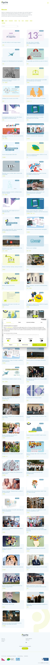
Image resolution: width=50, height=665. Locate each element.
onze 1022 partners (9, 327)
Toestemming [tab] (8, 322)
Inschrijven (25, 648)
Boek (6, 20)
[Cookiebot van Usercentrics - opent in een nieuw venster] (42, 319)
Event (16, 20)
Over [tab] (41, 322)
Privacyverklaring (20, 656)
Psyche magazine (29, 638)
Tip (19, 20)
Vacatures (3, 639)
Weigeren (10, 344)
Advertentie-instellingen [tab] (30, 322)
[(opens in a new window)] (26, 642)
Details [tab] (19, 322)
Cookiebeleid (26, 656)
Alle (2, 20)
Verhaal (26, 20)
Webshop (27, 639)
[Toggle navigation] (48, 3)
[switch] (19, 340)
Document (11, 20)
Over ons (3, 638)
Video (31, 20)
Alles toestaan (39, 344)
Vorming (3, 23)
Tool (22, 20)
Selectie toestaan (25, 344)
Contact (2, 641)
